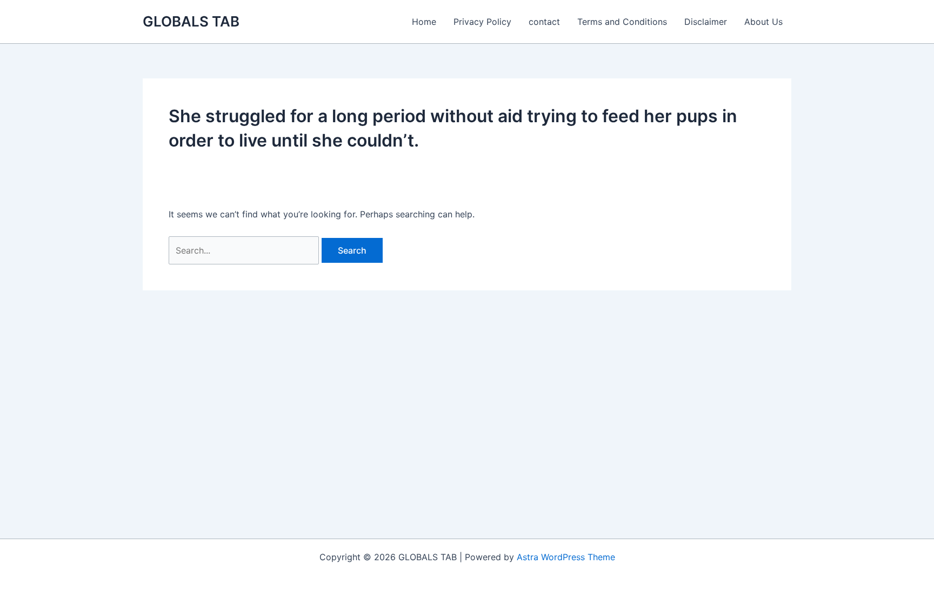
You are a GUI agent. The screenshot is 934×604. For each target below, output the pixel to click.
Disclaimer (705, 21)
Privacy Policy (482, 21)
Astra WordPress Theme (566, 557)
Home (424, 21)
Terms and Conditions (622, 21)
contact (544, 21)
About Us (763, 21)
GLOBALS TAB (191, 21)
